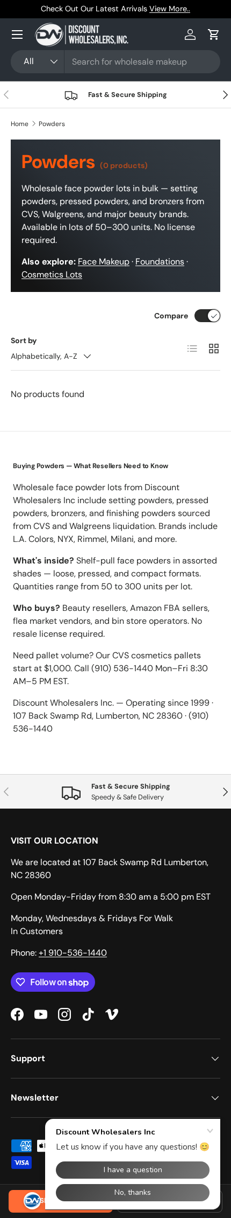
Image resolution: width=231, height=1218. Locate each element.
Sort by (24, 340)
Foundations (159, 261)
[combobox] (115, 61)
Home (19, 124)
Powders (52, 124)
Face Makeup (103, 261)
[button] (214, 34)
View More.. (169, 8)
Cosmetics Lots (51, 274)
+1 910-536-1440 (73, 952)
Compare (171, 316)
